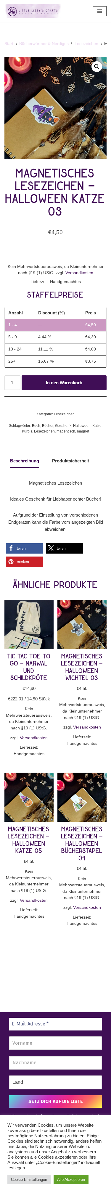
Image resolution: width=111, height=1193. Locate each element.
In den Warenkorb (64, 382)
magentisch (66, 431)
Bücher (47, 426)
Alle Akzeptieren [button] (71, 1179)
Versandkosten (79, 273)
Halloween (82, 426)
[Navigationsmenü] (100, 11)
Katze (97, 426)
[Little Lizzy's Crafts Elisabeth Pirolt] (32, 11)
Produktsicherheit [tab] (70, 460)
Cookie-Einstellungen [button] (29, 1179)
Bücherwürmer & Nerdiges (44, 43)
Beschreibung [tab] (24, 460)
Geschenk (63, 426)
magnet (83, 431)
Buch (36, 426)
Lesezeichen (86, 43)
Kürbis (27, 431)
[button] (96, 66)
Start (8, 43)
